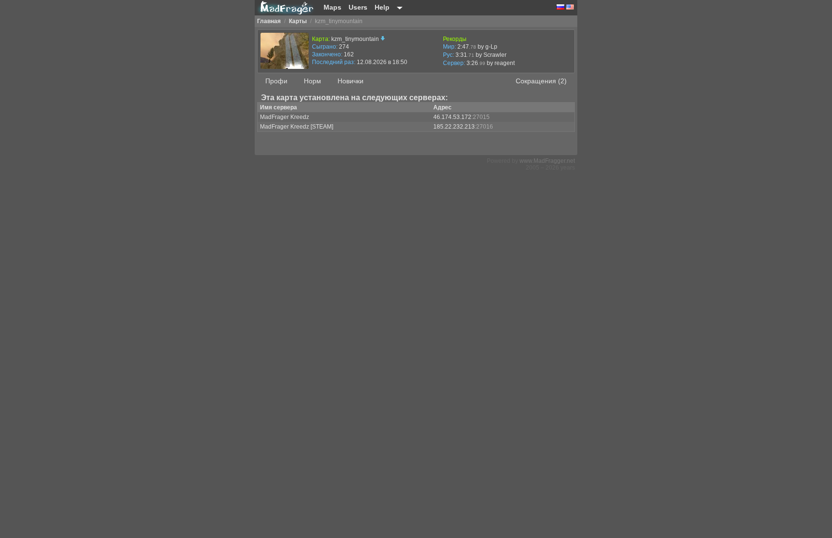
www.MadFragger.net (547, 160)
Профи (276, 81)
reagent (504, 63)
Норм (312, 81)
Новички (351, 81)
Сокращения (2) (541, 81)
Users (358, 7)
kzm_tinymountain (355, 39)
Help (382, 7)
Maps (332, 7)
